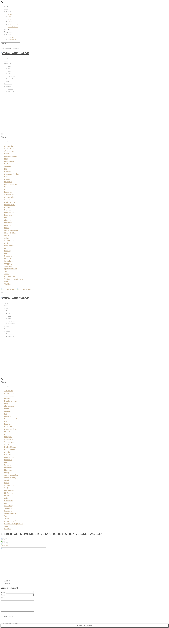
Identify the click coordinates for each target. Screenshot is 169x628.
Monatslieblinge (10, 233)
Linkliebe (8, 225)
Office (6, 238)
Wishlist (7, 284)
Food (9, 16)
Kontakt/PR (8, 34)
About (6, 9)
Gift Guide (8, 200)
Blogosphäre (9, 161)
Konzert (7, 210)
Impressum (11, 37)
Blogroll (6, 29)
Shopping (8, 264)
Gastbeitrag (9, 195)
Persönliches (9, 246)
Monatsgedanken (11, 230)
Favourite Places (13, 27)
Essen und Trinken (11, 174)
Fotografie (8, 192)
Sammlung (8, 261)
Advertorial (8, 146)
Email (3, 595)
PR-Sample (8, 248)
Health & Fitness (13, 24)
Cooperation (9, 166)
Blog (6, 159)
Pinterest (7, 583)
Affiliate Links (9, 149)
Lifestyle (7, 220)
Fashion (10, 22)
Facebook (7, 580)
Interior (7, 207)
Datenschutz (12, 39)
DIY (5, 169)
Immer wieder (9, 205)
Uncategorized (10, 276)
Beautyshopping (10, 156)
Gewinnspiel (9, 197)
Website (4, 598)
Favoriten (8, 182)
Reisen (7, 253)
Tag (5, 271)
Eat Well (7, 172)
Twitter (6, 582)
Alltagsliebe (9, 151)
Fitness (7, 187)
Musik (6, 235)
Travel (9, 19)
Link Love (8, 223)
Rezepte (7, 258)
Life (5, 218)
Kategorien (7, 11)
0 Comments (4, 545)
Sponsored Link (10, 269)
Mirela (3, 539)
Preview (7, 251)
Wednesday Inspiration (13, 279)
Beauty (10, 14)
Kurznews (8, 215)
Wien (6, 281)
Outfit (6, 243)
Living (6, 228)
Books (6, 164)
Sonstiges (8, 266)
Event (6, 177)
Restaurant (8, 256)
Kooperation (9, 212)
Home (6, 6)
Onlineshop (9, 241)
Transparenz (8, 32)
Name (3, 592)
